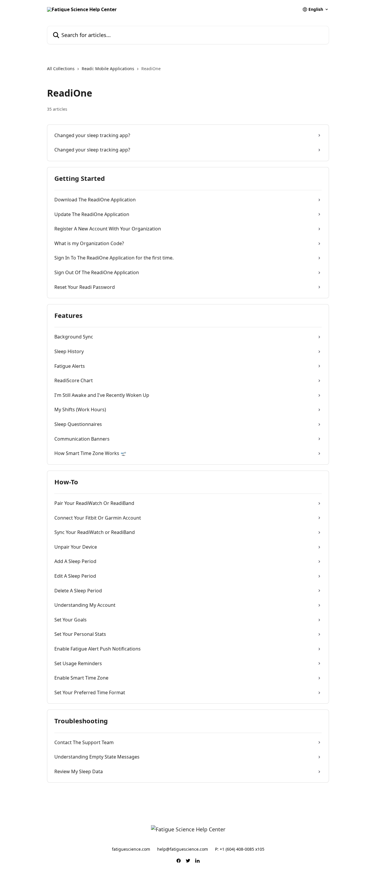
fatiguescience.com (131, 849)
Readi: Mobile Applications (108, 68)
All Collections (61, 68)
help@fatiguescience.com (182, 849)
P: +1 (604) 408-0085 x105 (239, 849)
